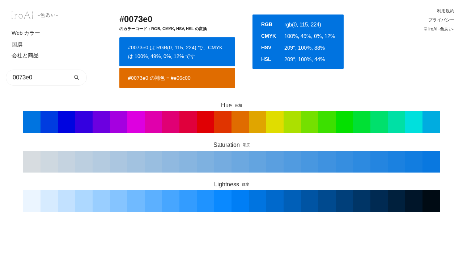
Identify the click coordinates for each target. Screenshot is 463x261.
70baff (136, 201)
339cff (188, 201)
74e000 (309, 122)
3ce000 (327, 122)
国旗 (17, 44)
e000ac (153, 122)
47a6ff (170, 201)
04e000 (344, 122)
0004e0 (66, 122)
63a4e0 (257, 162)
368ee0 (344, 162)
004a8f (327, 201)
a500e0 (118, 122)
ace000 (292, 122)
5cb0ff (153, 201)
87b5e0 (188, 162)
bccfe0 (84, 162)
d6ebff (49, 201)
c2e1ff (66, 201)
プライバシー (441, 19)
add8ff (84, 201)
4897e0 (309, 162)
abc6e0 (118, 162)
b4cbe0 (101, 162)
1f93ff (205, 201)
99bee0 (153, 162)
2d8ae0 (361, 162)
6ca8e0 (240, 162)
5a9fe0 (275, 162)
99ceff (101, 201)
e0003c (188, 122)
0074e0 (32, 122)
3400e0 (84, 122)
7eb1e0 (205, 162)
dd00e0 (136, 122)
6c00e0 (101, 122)
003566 (361, 201)
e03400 (223, 122)
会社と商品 (25, 55)
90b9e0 (170, 162)
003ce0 (49, 122)
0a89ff (223, 201)
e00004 (205, 122)
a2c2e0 (136, 162)
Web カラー (26, 33)
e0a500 (257, 122)
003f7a (344, 201)
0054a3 (309, 201)
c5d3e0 (66, 162)
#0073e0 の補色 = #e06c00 (159, 78)
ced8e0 (49, 162)
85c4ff (118, 201)
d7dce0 (32, 162)
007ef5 (240, 201)
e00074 (170, 122)
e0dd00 (275, 122)
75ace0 (223, 162)
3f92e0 (327, 162)
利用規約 (445, 10)
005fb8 (292, 201)
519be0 (292, 162)
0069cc (275, 201)
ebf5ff (32, 201)
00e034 (361, 122)
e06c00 (240, 122)
